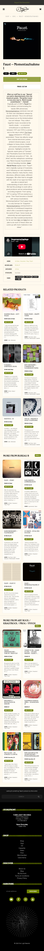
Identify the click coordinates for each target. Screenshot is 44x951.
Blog (22, 871)
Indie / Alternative (11, 340)
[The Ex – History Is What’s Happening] (32, 407)
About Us (22, 869)
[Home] (22, 9)
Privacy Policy (22, 878)
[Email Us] (11, 899)
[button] (5, 24)
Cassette (10, 757)
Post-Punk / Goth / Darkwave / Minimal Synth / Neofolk (32, 337)
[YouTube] (33, 899)
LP (6, 73)
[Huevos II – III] (12, 407)
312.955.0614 (22, 821)
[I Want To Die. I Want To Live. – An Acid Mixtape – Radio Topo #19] (32, 639)
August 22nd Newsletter (22, 2)
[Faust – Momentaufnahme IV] (32, 572)
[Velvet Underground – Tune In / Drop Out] (12, 639)
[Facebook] (18, 899)
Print (22, 853)
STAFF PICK (23, 73)
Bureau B (17, 265)
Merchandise (22, 855)
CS (29, 656)
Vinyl (14, 16)
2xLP (9, 318)
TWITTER (28, 277)
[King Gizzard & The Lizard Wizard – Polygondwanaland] (32, 741)
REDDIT (36, 277)
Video (22, 850)
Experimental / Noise (32, 506)
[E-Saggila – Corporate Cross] (12, 353)
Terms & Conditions (22, 876)
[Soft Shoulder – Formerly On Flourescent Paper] (32, 353)
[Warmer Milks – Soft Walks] (12, 303)
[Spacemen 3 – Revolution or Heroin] (12, 689)
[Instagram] (25, 899)
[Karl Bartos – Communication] (32, 469)
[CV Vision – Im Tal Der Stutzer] (32, 519)
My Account (22, 873)
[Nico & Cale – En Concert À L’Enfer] (12, 741)
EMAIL (19, 279)
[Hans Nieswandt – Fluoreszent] (12, 519)
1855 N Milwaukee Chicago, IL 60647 (22, 818)
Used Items (22, 858)
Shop (7, 16)
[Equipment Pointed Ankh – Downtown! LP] (32, 689)
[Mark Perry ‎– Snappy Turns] (32, 303)
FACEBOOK (19, 277)
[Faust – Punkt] (12, 469)
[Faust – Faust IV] (12, 572)
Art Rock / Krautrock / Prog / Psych (24, 261)
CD (29, 485)
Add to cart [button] (8, 322)
